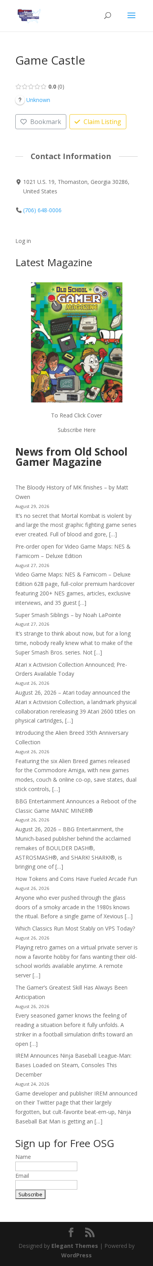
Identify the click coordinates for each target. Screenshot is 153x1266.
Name (23, 1156)
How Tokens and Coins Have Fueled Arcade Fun (76, 878)
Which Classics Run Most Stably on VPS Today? (75, 928)
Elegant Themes (74, 1245)
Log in (23, 241)
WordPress (76, 1255)
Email (22, 1175)
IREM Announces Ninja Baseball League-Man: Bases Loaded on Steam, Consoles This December (73, 1065)
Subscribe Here (77, 430)
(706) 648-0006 (42, 210)
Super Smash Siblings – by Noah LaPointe (68, 615)
